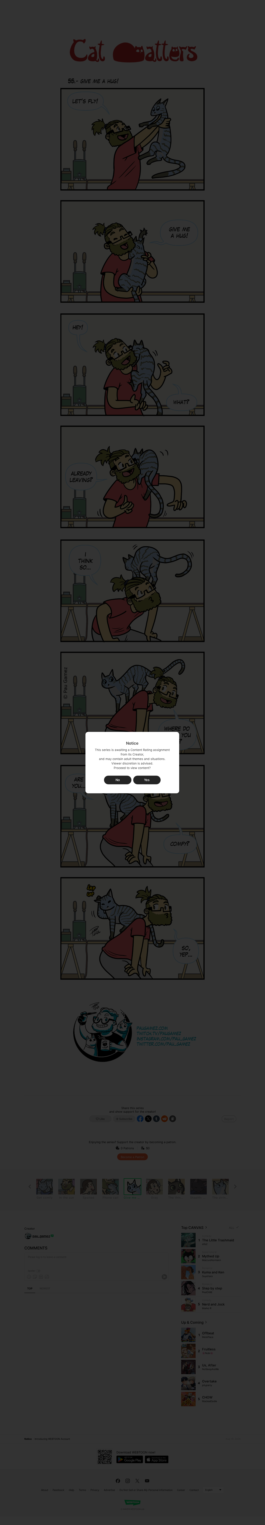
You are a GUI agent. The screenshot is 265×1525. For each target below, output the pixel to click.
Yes (147, 780)
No (118, 780)
